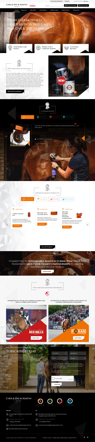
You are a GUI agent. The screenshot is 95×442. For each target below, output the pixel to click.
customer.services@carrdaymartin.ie (20, 425)
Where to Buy (84, 5)
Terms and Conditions (60, 437)
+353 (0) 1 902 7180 (14, 421)
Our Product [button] (43, 10)
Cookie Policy (72, 437)
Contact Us (76, 10)
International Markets (56, 1)
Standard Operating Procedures (18, 428)
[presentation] (82, 22)
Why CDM (33, 10)
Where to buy (54, 10)
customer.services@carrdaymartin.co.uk (51, 425)
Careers (67, 1)
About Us (23, 10)
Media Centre (65, 10)
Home (16, 10)
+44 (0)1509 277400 (44, 421)
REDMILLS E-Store (71, 5)
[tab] (27, 117)
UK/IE (86, 1)
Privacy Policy (47, 437)
